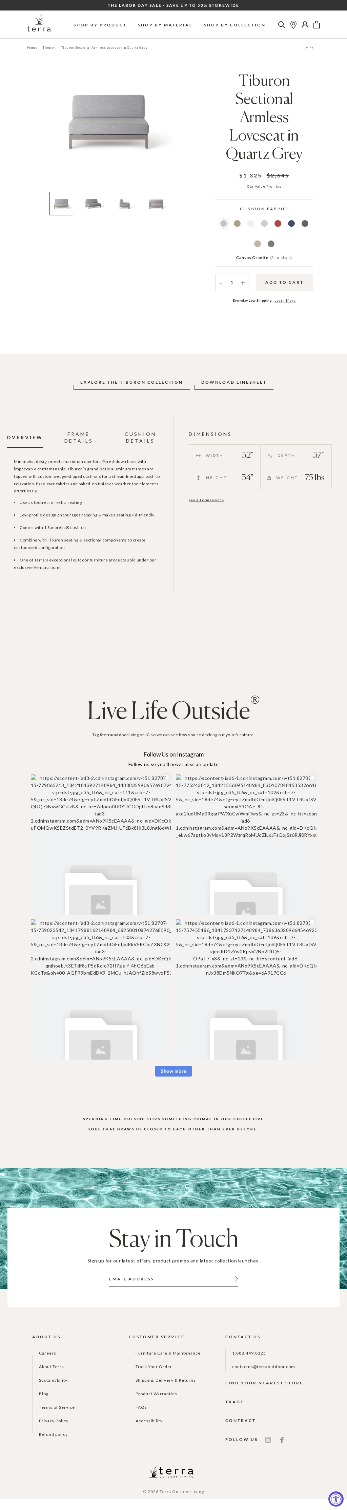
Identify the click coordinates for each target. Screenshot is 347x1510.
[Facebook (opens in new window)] (282, 1439)
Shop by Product (100, 24)
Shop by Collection (235, 24)
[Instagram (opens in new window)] (268, 1439)
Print (309, 48)
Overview (25, 437)
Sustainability (53, 1380)
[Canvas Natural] (250, 223)
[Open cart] (316, 25)
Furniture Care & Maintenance (168, 1353)
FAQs (141, 1407)
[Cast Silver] (264, 223)
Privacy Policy (53, 1420)
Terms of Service (57, 1407)
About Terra (51, 1366)
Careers (47, 1353)
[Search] (281, 25)
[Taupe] (237, 223)
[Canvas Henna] (277, 223)
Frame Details (78, 437)
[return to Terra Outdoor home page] (39, 24)
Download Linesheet (234, 382)
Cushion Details (140, 437)
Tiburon (49, 47)
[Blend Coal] (305, 223)
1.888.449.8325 (249, 1353)
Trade (234, 1401)
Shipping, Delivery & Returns (166, 1380)
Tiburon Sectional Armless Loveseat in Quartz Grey (104, 47)
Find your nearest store (264, 1382)
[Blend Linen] (257, 243)
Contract (240, 1420)
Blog (43, 1393)
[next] (185, 130)
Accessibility (149, 1420)
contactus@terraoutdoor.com (263, 1366)
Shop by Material (165, 24)
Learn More (285, 300)
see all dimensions (206, 500)
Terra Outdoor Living (182, 1491)
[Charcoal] (271, 243)
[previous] (33, 130)
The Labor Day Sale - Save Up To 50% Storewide (173, 5)
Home (32, 47)
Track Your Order (154, 1366)
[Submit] (234, 1278)
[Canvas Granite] (223, 223)
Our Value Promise (264, 186)
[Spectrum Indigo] (291, 223)
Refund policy (53, 1434)
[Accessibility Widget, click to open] (336, 1499)
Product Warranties (156, 1393)
